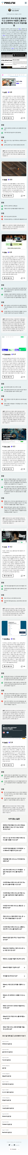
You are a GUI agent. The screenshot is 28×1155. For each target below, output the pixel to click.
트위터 (12, 1145)
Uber (20, 28)
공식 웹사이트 (9, 118)
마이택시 (7, 639)
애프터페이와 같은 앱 (7, 1084)
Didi (5, 180)
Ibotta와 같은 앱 (7, 1132)
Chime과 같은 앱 (7, 1044)
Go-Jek (7, 446)
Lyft (5, 92)
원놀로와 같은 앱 (6, 1076)
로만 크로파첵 (15, 10)
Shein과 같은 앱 (6, 1116)
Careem (7, 354)
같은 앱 (4, 1068)
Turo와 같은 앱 (6, 1060)
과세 (5, 547)
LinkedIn (17, 1145)
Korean (14, 1149)
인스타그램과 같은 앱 (7, 1092)
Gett (6, 742)
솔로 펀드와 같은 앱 (7, 1052)
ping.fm (9, 3)
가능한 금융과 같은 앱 (8, 1108)
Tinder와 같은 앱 (7, 1124)
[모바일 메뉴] (25, 3)
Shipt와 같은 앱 (6, 1100)
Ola (5, 252)
